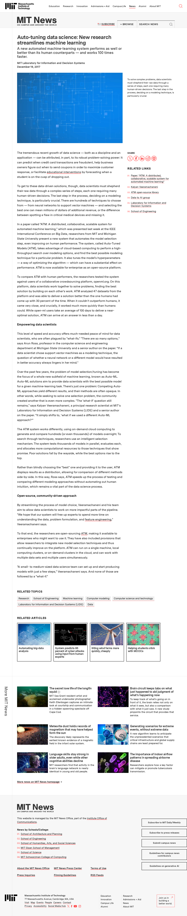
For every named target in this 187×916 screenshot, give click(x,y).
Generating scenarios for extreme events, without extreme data (152, 727)
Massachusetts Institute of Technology (45, 895)
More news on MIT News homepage (38, 781)
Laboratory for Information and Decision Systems (148, 204)
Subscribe (108, 24)
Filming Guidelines (65, 875)
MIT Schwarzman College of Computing (43, 857)
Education (54, 6)
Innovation (82, 6)
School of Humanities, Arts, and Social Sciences (48, 843)
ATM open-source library (145, 192)
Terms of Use (98, 868)
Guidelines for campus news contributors (164, 854)
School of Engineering (143, 211)
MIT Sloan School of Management (40, 847)
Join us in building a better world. (165, 901)
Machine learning (72, 598)
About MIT (155, 6)
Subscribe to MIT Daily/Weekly (164, 822)
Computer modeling (98, 598)
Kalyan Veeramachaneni (144, 186)
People (48, 902)
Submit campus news (164, 843)
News (132, 6)
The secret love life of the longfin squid (70, 690)
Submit (170, 24)
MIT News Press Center (68, 868)
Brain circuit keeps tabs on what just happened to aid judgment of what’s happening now (152, 692)
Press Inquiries (26, 875)
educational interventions (64, 172)
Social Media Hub (57, 906)
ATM (84, 533)
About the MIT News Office (33, 868)
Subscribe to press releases (164, 832)
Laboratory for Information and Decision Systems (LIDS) (51, 604)
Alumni (142, 6)
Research (68, 6)
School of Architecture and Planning (41, 833)
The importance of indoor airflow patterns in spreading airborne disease (151, 757)
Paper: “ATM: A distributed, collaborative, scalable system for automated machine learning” (150, 178)
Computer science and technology (133, 598)
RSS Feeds (97, 875)
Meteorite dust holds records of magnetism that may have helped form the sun (71, 729)
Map (33, 902)
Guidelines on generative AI (164, 866)
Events (40, 902)
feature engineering (98, 519)
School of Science (31, 852)
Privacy (28, 906)
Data (90, 604)
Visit (27, 902)
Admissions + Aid (100, 6)
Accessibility (40, 906)
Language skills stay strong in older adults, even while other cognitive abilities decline (69, 757)
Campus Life (119, 6)
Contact (67, 902)
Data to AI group (140, 197)
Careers (57, 902)
